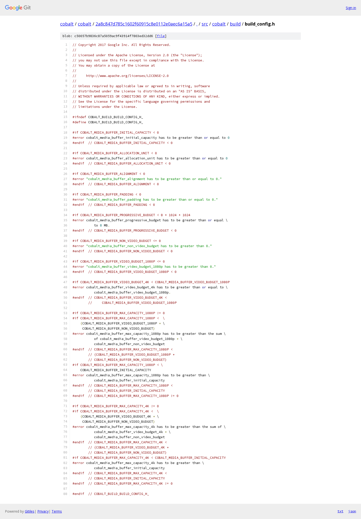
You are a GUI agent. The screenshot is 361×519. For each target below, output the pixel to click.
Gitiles (29, 511)
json (352, 511)
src (205, 24)
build (235, 24)
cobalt (67, 24)
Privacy (43, 511)
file (161, 36)
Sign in (351, 7)
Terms (57, 511)
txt (340, 511)
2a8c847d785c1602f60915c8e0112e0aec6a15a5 (144, 24)
